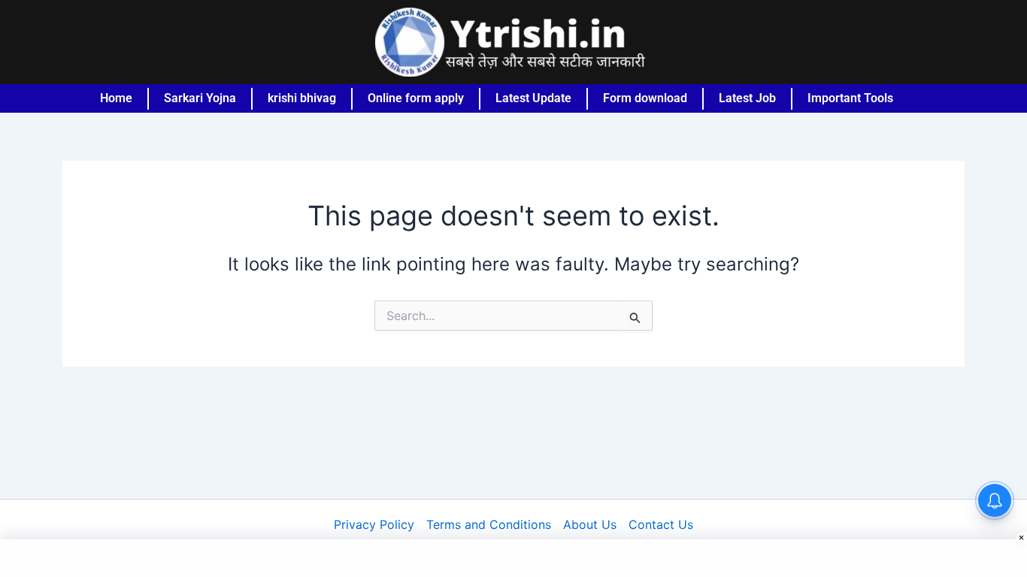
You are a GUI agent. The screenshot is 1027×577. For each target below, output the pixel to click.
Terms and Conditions (488, 524)
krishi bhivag (302, 98)
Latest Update (533, 98)
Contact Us (661, 524)
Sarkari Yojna (200, 98)
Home (116, 98)
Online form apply (416, 98)
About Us (590, 524)
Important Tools (850, 98)
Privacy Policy (374, 524)
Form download (645, 98)
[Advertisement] (513, 558)
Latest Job (747, 98)
